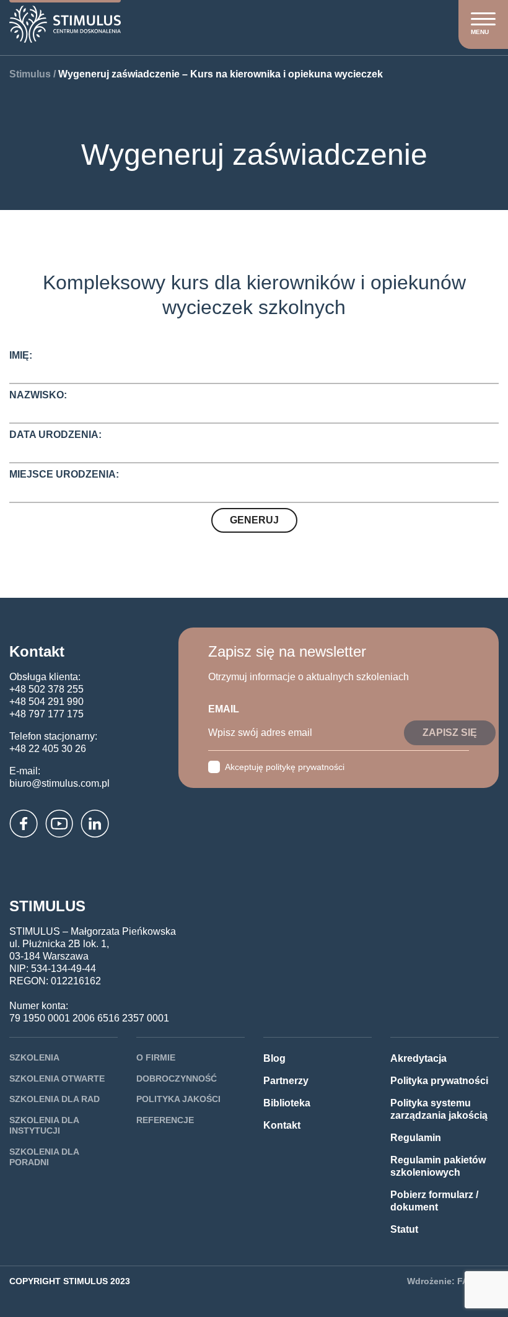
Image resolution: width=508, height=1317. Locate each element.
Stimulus (30, 74)
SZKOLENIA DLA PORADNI (44, 1157)
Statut (404, 1229)
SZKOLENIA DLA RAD (54, 1099)
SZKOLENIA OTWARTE (57, 1078)
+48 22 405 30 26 (47, 748)
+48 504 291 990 (46, 701)
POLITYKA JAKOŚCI (178, 1099)
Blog (274, 1058)
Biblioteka (286, 1103)
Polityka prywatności (439, 1080)
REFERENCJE (165, 1120)
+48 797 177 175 (46, 714)
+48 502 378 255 (46, 689)
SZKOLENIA (34, 1057)
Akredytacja (418, 1058)
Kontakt (281, 1125)
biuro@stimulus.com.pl (59, 783)
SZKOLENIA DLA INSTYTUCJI (44, 1125)
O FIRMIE (155, 1057)
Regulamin (415, 1137)
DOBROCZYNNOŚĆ (176, 1078)
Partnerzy (286, 1080)
